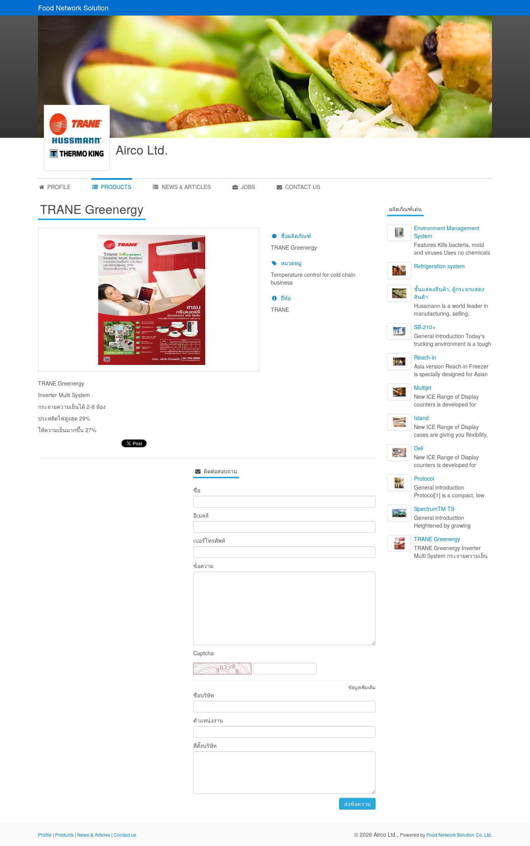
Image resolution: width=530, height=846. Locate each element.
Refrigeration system (439, 266)
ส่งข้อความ (357, 804)
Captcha (203, 653)
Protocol (424, 478)
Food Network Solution (73, 7)
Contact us (125, 834)
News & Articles (93, 834)
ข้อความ (203, 566)
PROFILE (58, 187)
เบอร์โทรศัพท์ (209, 540)
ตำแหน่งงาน (208, 720)
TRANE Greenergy (437, 539)
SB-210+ (424, 327)
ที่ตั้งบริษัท (205, 745)
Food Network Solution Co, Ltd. (459, 834)
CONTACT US (302, 187)
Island (421, 418)
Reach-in (425, 357)
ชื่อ (196, 490)
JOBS (247, 187)
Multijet (422, 387)
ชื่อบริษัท (203, 695)
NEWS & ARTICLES (185, 187)
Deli (418, 448)
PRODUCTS (115, 187)
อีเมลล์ (201, 515)
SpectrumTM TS (434, 508)
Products (64, 834)
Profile (45, 834)
